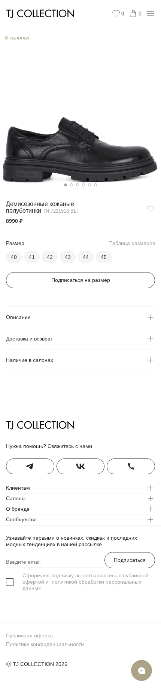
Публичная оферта (29, 635)
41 (32, 257)
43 (68, 257)
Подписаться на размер (80, 280)
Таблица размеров (132, 243)
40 (14, 257)
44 (86, 257)
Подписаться (130, 560)
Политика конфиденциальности (45, 644)
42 (50, 257)
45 (104, 257)
